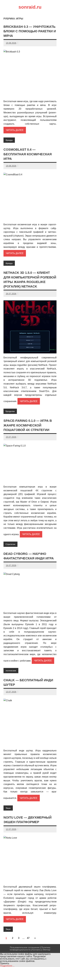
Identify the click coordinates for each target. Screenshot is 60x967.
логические (11, 670)
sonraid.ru (30, 7)
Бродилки (10, 411)
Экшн (8, 808)
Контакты (36, 949)
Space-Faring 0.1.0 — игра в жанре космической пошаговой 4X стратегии (27, 425)
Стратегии (10, 544)
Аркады (9, 140)
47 (28, 938)
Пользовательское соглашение (24, 947)
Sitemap (46, 949)
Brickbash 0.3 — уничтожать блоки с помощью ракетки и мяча (29, 31)
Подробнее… (7, 966)
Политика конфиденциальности (30, 948)
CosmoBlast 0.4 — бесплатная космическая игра (27, 154)
